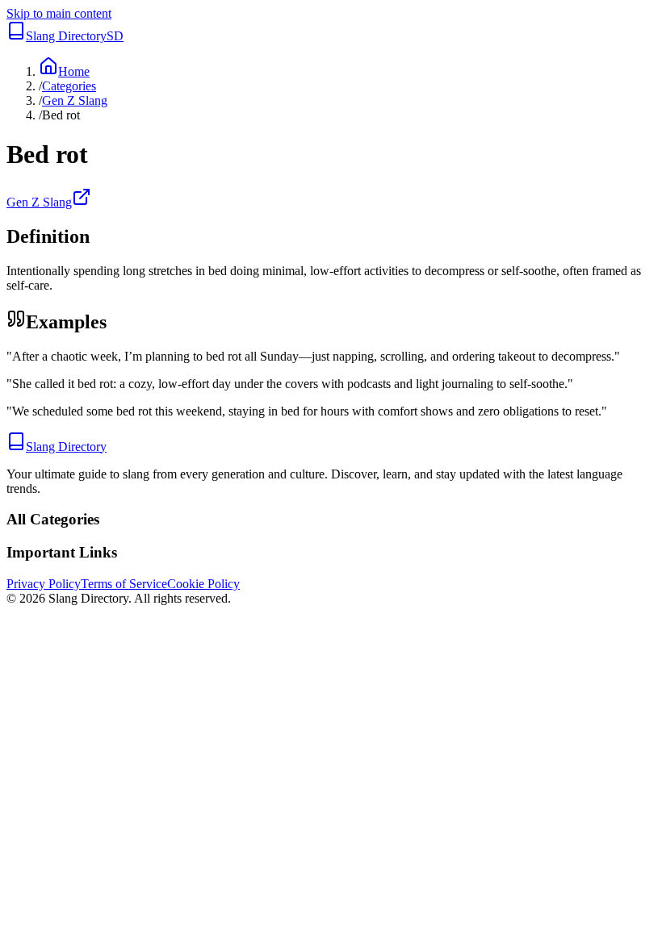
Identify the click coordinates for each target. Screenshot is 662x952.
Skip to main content (58, 13)
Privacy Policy (43, 584)
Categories (69, 86)
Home (74, 71)
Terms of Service (124, 584)
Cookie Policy (203, 584)
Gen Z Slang (74, 100)
